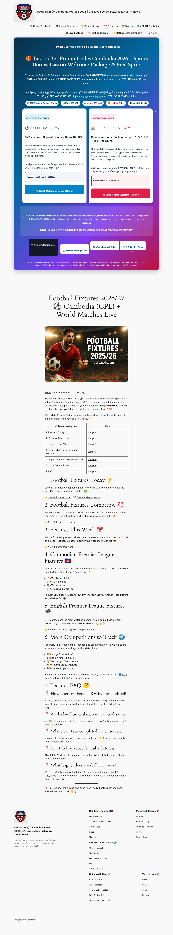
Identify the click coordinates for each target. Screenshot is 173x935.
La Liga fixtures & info (62, 654)
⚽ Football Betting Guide (74, 251)
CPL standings (58, 581)
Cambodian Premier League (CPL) (70, 402)
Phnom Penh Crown (93, 594)
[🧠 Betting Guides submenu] (109, 33)
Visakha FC (55, 598)
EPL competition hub (84, 629)
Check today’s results (88, 497)
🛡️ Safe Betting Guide (132, 247)
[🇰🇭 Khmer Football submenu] (76, 26)
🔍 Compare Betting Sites (43, 245)
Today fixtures (115, 704)
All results (108, 738)
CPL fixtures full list (60, 578)
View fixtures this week (60, 547)
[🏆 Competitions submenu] (100, 26)
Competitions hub (54, 779)
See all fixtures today (59, 497)
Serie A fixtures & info (62, 657)
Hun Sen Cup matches (62, 668)
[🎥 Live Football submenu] (84, 33)
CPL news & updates (61, 588)
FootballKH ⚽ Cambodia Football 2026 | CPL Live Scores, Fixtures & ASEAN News (88, 11)
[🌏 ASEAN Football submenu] (158, 26)
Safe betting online (79, 678)
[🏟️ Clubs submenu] (132, 26)
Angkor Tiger (112, 594)
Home (48, 392)
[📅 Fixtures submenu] (117, 26)
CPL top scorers (59, 585)
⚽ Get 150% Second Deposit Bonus (54, 191)
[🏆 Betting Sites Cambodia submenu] (143, 33)
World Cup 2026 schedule (64, 661)
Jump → (92, 432)
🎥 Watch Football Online (105, 247)
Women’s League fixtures (63, 665)
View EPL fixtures (57, 629)
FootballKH (31, 920)
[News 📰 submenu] (158, 33)
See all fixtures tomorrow (61, 522)
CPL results (66, 741)
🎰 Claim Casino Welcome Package (120, 195)
